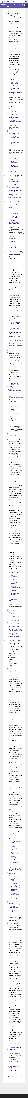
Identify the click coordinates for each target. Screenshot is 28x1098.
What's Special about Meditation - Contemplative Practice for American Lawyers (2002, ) (16, 101)
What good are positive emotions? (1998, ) (16, 17)
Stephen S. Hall (12, 401)
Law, (12, 108)
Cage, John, (13, 158)
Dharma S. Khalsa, (13, 663)
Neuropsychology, (15, 410)
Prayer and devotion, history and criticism (15, 219)
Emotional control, (15, 81)
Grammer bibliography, (14, 576)
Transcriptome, (14, 859)
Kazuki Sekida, (12, 1057)
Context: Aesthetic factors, (15, 160)
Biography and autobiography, (14, 135)
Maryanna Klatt (12, 437)
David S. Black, (12, 651)
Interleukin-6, (14, 582)
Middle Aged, (14, 585)
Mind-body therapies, (15, 586)
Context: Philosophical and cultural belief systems (16, 324)
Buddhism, (13, 238)
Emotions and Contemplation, (14, 91)
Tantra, (12, 897)
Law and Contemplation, (13, 117)
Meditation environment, (14, 892)
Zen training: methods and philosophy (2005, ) (16, 1054)
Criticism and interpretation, (14, 163)
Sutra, (12, 244)
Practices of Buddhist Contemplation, (12, 911)
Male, (18, 582)
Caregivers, (13, 841)
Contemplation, (14, 883)
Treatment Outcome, (15, 594)
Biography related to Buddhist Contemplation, (14, 905)
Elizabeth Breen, (12, 657)
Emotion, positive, (15, 79)
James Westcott (12, 131)
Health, (17, 82)
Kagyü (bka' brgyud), (15, 887)
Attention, (13, 181)
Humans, (13, 578)
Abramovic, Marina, (15, 133)
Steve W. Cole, (11, 653)
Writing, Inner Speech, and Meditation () (16, 606)
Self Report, (13, 591)
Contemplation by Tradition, (14, 170)
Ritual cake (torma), (15, 896)
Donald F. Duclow (13, 258)
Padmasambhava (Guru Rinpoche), (15, 217)
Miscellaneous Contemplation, (15, 326)
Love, (12, 83)
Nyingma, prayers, (15, 215)
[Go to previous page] (7, 13)
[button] (26, 1)
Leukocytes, (13, 853)
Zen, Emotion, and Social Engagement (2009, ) (16, 918)
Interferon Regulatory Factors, (15, 851)
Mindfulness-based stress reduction (15, 183)
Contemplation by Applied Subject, (13, 115)
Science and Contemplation (14, 93)
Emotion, (13, 78)
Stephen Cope (12, 350)
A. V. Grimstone (12, 1059)
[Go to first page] (4, 13)
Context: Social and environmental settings (16, 1046)
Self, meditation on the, (16, 242)
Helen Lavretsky (12, 665)
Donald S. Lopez (12, 873)
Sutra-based (16, 244)
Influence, (13, 165)
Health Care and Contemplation (15, 197)
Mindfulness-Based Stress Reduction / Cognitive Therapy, (14, 192)
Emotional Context (12, 1049)
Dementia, (18, 841)
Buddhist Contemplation (13, 171)
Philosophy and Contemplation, (15, 418)
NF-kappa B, (13, 857)
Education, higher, (15, 616)
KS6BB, (12, 212)
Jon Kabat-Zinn (12, 179)
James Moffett (12, 610)
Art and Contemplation (13, 145)
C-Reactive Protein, (15, 572)
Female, (12, 574)
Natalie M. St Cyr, (12, 659)
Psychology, (15, 83)
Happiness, (13, 82)
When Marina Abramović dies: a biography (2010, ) (16, 127)
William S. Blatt (12, 106)
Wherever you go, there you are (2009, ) (16, 176)
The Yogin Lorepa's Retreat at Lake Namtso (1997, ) (15, 869)
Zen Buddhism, (12, 1065)
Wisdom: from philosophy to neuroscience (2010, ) (16, 397)
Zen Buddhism (14, 168)
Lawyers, (15, 108)
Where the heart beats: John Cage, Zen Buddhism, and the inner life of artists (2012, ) (16, 151)
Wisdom (12, 412)
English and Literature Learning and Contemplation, (15, 631)
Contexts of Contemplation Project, (14, 624)
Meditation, (13, 110)
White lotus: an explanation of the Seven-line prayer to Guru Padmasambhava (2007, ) (16, 204)
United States (14, 111)
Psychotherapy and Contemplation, (12, 195)
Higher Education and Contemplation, (13, 119)
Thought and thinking (16, 85)
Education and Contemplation (14, 121)
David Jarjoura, (12, 435)
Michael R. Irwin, (12, 655)
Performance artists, (15, 137)
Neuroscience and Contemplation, (12, 420)
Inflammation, (14, 580)
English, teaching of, (15, 617)
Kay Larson (11, 156)
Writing (18, 620)
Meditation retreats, (15, 894)
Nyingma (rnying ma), (15, 213)
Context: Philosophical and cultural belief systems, (16, 406)
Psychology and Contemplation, (15, 92)
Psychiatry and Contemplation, (14, 190)
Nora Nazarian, (12, 661)
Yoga (19, 859)
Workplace (13, 596)
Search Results (10, 6)
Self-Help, (10, 386)
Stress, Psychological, (15, 593)
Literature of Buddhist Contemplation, (13, 908)
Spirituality (18, 384)
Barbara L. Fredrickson (14, 21)
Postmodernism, (14, 166)
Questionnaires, (14, 590)
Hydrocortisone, (14, 579)
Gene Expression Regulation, (14, 844)
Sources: (4, 6)
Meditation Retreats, (12, 903)
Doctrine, (13, 1061)
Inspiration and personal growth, (14, 382)
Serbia (12, 139)
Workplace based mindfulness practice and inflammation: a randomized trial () (16, 428)
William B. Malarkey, (14, 433)
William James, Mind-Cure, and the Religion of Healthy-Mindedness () (15, 254)
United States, (14, 620)
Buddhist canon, (14, 240)
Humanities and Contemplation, (15, 629)
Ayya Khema (12, 236)
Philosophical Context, (13, 413)
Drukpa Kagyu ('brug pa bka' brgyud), (15, 885)
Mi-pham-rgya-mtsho (14, 209)
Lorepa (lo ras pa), (15, 889)
